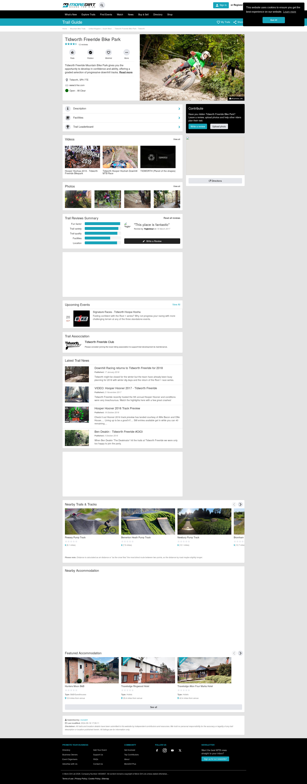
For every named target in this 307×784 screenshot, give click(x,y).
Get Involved (129, 749)
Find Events (106, 14)
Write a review (198, 126)
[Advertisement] (123, 274)
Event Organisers (69, 759)
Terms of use (67, 778)
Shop (170, 14)
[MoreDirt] (79, 5)
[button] (223, 22)
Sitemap (105, 778)
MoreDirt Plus (130, 763)
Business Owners (70, 754)
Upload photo (219, 126)
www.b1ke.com (77, 85)
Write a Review (153, 241)
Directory (157, 14)
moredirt (84, 719)
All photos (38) (237, 98)
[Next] (240, 504)
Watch (120, 14)
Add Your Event (100, 749)
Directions (216, 180)
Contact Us (98, 763)
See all (153, 707)
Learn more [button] (289, 11)
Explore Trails (88, 14)
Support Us (98, 754)
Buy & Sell (143, 14)
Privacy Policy (81, 778)
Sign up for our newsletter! (215, 758)
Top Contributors (131, 754)
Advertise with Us (69, 763)
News (131, 14)
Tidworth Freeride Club (99, 342)
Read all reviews (172, 217)
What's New (71, 14)
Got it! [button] (273, 20)
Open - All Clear (78, 90)
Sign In (221, 5)
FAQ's (95, 759)
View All (176, 304)
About (126, 759)
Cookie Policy (94, 778)
